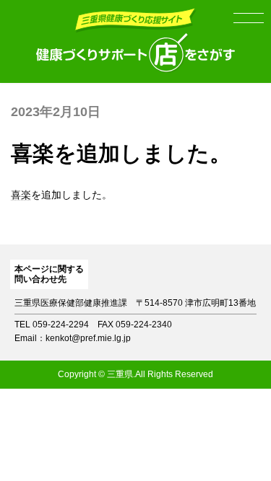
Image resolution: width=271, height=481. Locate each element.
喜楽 (21, 194)
